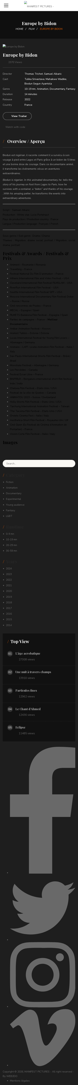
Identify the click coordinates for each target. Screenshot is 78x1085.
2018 (9, 602)
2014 (9, 625)
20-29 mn (11, 545)
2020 (9, 591)
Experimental (13, 499)
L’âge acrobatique (27, 653)
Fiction (9, 482)
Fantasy (70, 89)
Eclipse (20, 727)
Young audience (15, 505)
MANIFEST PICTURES (37, 1071)
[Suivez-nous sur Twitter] (42, 940)
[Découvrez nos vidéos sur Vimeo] (42, 1065)
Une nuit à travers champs (33, 672)
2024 (9, 568)
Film (31, 29)
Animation (42, 89)
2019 (9, 597)
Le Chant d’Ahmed (28, 709)
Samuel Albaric (53, 74)
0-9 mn (10, 534)
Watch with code (15, 127)
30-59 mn (11, 550)
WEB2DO (11, 1076)
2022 (27, 99)
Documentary (57, 89)
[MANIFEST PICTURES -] (39, 5)
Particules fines (26, 690)
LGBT (9, 516)
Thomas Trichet (33, 74)
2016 (9, 614)
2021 (9, 585)
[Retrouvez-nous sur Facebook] (42, 873)
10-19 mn (30, 89)
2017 (9, 608)
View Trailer (19, 116)
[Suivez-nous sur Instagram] (42, 1006)
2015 (9, 619)
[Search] (69, 463)
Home (19, 29)
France (28, 105)
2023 (9, 574)
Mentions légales (20, 1080)
